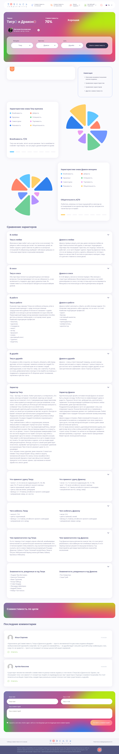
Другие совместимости (94, 91)
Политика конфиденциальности (103, 742)
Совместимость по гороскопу (59, 5)
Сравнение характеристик (95, 83)
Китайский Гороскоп (90, 5)
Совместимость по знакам (39, 5)
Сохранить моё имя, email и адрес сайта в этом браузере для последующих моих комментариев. (39, 723)
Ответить (14, 652)
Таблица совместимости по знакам (17, 742)
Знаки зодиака (75, 5)
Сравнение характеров (94, 87)
